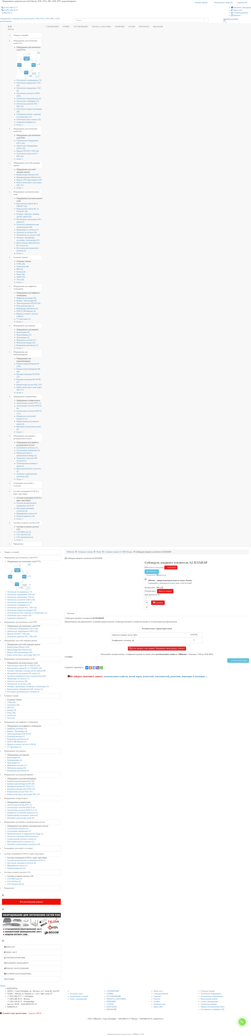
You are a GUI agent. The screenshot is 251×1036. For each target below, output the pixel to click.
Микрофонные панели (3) (26, 514)
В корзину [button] (159, 603)
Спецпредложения (240, 13)
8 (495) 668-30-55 (11, 10)
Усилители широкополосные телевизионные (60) (26, 676)
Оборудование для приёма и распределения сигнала (24, 437)
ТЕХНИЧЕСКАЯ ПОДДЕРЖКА (18, 974)
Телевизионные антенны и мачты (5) (21, 839)
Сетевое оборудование (209, 1002)
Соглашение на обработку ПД (212, 1009)
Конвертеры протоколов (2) (27, 309)
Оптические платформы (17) (27, 101)
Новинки (237, 15)
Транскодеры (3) (22, 337)
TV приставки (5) (23, 319)
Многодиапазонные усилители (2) (20, 842)
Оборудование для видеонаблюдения (20, 353)
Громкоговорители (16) (25, 516)
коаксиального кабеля (116, 676)
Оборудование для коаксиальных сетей (26, 193)
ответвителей (162, 676)
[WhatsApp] (101, 667)
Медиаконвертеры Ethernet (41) (28, 177)
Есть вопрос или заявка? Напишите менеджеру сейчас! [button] (158, 648)
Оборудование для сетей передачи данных (26, 164)
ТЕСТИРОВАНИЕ (80, 27)
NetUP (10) (20, 277)
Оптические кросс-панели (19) (28, 119)
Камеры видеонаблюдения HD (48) (21, 784)
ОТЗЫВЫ (10, 979)
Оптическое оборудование (211, 994)
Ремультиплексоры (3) (25, 306)
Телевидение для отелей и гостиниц (23, 484)
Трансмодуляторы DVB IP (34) (28, 303)
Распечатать (151, 575)
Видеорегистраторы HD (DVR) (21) (21, 789)
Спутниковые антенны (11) (27, 448)
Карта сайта (158, 1007)
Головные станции (20, 257)
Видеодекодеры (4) (23, 335)
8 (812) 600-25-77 (11, 8)
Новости (157, 999)
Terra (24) (20, 280)
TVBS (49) (20, 264)
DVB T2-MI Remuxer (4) (26, 311)
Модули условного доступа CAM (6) (21, 744)
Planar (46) (20, 274)
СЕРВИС (66, 27)
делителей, (148, 676)
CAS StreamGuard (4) (24, 537)
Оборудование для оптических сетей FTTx (25, 42)
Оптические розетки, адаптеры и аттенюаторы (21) (27, 613)
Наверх (3, 986)
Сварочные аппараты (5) (26, 122)
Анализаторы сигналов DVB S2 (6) (21, 807)
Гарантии (157, 996)
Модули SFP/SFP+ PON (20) (27, 151)
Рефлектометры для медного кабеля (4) (22, 815)
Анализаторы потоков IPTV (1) (28, 403)
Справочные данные (209, 1004)
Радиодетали (18, 544)
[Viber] (97, 667)
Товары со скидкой (20, 35)
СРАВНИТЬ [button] (152, 572)
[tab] (71, 613)
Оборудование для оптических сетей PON (25, 130)
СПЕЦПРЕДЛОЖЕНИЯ (15, 958)
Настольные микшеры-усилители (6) (21, 863)
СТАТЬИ (131, 27)
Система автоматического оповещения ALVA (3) (26, 860)
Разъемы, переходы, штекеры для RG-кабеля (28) (26, 671)
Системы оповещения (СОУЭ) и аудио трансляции (26, 492)
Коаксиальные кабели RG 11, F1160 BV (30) (24, 668)
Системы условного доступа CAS (26, 523)
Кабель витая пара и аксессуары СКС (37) (23, 655)
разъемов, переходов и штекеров (187, 676)
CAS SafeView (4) (23, 535)
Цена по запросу (165, 591)
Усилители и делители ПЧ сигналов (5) (22, 836)
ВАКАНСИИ (158, 27)
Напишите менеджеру (242, 8)
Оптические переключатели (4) (28, 99)
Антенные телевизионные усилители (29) (23, 844)
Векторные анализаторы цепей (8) (20, 818)
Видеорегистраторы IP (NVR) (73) (20, 786)
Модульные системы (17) (26, 340)
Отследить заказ (76, 994)
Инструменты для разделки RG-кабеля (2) (23, 673)
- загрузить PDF (21, 1013)
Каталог (11, 29)
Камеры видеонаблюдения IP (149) (20, 781)
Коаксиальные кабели (209, 999)
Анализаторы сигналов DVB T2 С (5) (22, 810)
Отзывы (157, 1002)
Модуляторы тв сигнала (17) (27, 230)
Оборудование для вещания (24, 326)
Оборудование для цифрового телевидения (25, 287)
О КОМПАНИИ (52, 27)
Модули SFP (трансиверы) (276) (29, 180)
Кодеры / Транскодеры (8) (26, 301)
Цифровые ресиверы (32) (26, 298)
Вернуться (162, 575)
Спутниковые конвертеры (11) (28, 450)
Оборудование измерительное (25, 397)
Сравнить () (242, 3)
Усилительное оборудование (212, 996)
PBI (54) (19, 269)
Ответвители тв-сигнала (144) (28, 235)
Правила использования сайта (212, 1007)
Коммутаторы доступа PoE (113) (29, 385)
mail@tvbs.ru (7, 13)
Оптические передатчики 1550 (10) (21, 595)
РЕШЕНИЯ (119, 27)
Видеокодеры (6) (23, 332)
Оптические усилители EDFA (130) (21, 600)
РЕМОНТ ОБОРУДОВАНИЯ (17, 968)
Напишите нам (159, 1004)
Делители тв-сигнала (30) (26, 232)
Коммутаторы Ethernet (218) (27, 175)
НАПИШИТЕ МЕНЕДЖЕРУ (17, 963)
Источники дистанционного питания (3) (23, 692)
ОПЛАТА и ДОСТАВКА (101, 27)
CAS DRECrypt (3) (23, 532)
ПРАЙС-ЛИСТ (11, 952)
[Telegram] (94, 667)
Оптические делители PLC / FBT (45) (22, 608)
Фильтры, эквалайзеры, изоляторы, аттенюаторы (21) (28, 686)
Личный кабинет (201, 3)
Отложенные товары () (223, 3)
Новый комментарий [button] (238, 660)
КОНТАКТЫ (144, 27)
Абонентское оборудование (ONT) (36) (22, 631)
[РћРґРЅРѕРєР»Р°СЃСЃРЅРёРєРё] (90, 667)
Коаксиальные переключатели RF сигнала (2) (25, 689)
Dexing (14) (20, 272)
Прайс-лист (237, 10)
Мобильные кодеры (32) (25, 343)
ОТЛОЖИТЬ (171, 567)
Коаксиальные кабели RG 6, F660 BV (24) (23, 666)
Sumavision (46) (22, 267)
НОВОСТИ (10, 947)
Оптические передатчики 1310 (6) (20, 597)
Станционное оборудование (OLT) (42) (22, 629)
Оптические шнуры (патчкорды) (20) (21, 610)
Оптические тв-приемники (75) (28, 80)
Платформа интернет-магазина (117, 1034)
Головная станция (208, 991)
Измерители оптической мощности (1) (22, 813)
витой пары (135, 676)
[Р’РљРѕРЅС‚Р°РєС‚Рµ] (86, 667)
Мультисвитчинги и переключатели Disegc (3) (25, 834)
